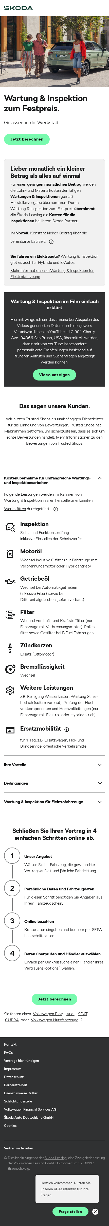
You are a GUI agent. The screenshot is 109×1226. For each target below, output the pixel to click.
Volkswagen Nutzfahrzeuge (54, 1019)
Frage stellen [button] (70, 1211)
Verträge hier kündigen (21, 1060)
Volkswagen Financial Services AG (30, 1109)
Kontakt (10, 1044)
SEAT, (83, 1013)
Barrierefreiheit (15, 1085)
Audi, (70, 1013)
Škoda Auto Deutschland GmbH (28, 1117)
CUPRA (12, 1019)
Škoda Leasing (56, 1158)
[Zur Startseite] (18, 8)
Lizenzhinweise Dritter (21, 1093)
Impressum (12, 1068)
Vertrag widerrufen (18, 1148)
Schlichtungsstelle (18, 1101)
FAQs (8, 1052)
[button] (49, 480)
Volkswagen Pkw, (48, 1013)
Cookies (10, 1125)
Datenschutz (14, 1077)
